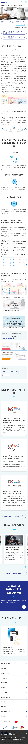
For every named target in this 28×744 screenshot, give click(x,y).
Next (25, 567)
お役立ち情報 (11, 21)
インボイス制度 (6, 375)
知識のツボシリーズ (20, 21)
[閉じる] (26, 733)
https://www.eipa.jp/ (7, 338)
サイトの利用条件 (14, 739)
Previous (20, 567)
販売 (4, 371)
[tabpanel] (14, 549)
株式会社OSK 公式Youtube (7, 722)
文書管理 (17, 371)
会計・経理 (10, 371)
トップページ (4, 21)
